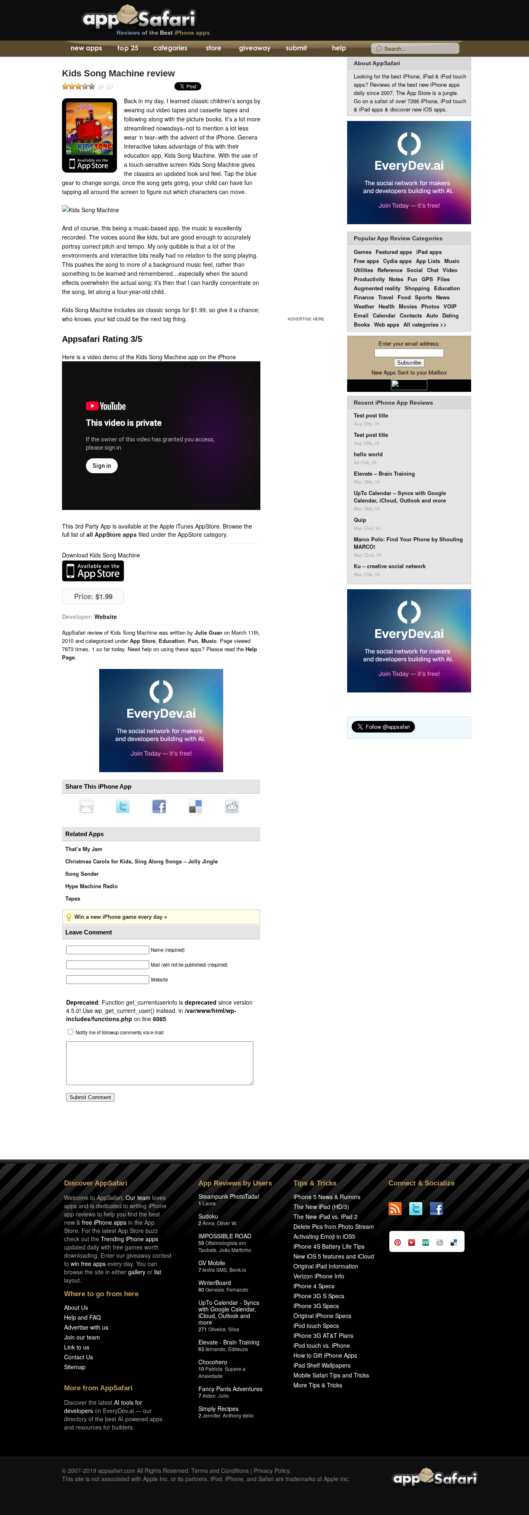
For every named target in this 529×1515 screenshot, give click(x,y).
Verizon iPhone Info (318, 1276)
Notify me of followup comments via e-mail (120, 1032)
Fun (193, 641)
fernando (215, 1348)
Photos (430, 306)
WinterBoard (214, 1282)
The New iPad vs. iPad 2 (325, 1216)
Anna (208, 1222)
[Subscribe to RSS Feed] (398, 1208)
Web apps (386, 324)
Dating (450, 315)
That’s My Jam (83, 849)
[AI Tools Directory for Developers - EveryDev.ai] (409, 641)
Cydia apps (397, 261)
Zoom (101, 87)
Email (361, 315)
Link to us (76, 1347)
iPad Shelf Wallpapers (321, 1365)
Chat (432, 270)
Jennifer (211, 1415)
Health (387, 306)
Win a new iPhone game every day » (120, 917)
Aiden (209, 1395)
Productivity (369, 279)
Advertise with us (86, 1327)
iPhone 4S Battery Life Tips (329, 1246)
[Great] (85, 86)
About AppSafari (377, 63)
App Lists (428, 261)
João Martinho (235, 1249)
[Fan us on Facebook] (440, 1208)
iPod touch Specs (316, 1325)
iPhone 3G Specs (316, 1306)
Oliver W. (227, 1222)
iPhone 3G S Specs (318, 1296)
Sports (423, 297)
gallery (136, 1272)
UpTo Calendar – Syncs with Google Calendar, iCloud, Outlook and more (400, 496)
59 (201, 1242)
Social (415, 270)
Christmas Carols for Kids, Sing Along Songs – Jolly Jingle (141, 861)
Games (363, 252)
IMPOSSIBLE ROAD (224, 1236)
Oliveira (217, 1328)
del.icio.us (195, 806)
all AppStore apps (111, 534)
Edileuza (238, 1348)
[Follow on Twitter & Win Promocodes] (419, 1208)
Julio (223, 1395)
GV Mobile (211, 1263)
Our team (138, 1197)
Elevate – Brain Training (384, 473)
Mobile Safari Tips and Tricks (331, 1375)
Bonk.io (237, 1269)
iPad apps (429, 252)
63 (201, 1348)
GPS (427, 279)
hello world (368, 454)
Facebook (159, 806)
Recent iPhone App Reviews (393, 402)
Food (404, 297)
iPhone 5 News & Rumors (326, 1197)
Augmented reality (377, 288)
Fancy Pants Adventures (230, 1389)
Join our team (82, 1337)
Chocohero (212, 1362)
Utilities (363, 270)
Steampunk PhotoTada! (229, 1196)
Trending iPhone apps (129, 1239)
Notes (396, 279)
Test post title (371, 415)
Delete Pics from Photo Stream (333, 1226)
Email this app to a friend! (86, 806)
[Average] (78, 86)
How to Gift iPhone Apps (325, 1355)
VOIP (450, 306)
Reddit (232, 806)
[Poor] (72, 86)
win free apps (88, 1263)
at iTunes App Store (93, 570)
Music (209, 641)
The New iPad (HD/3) (321, 1206)
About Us (76, 1307)
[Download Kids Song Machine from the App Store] (89, 135)
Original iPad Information (325, 1266)
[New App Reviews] (86, 48)
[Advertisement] (306, 185)
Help (339, 48)
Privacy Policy (271, 1470)
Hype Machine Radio (91, 886)
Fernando (237, 1289)
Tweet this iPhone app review (123, 806)
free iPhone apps (104, 1222)
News (443, 297)
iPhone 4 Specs (313, 1286)
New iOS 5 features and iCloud (333, 1256)
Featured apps (394, 252)
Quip (360, 520)
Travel (385, 297)
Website (105, 616)
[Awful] (65, 86)
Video (450, 270)
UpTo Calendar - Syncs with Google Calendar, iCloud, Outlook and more (228, 1312)
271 (202, 1328)
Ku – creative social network (390, 566)
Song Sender (82, 873)
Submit (296, 48)
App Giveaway (254, 48)
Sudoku (208, 1216)
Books (362, 324)
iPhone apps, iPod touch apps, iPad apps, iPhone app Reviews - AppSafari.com (156, 16)
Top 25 (128, 48)
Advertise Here (306, 319)
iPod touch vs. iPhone (321, 1345)
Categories (170, 48)
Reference (390, 270)
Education (172, 641)
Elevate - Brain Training (229, 1342)
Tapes (72, 898)
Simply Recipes (218, 1408)
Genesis (214, 1289)
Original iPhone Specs (322, 1315)
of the (163, 32)
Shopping (417, 288)
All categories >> (425, 324)
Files (443, 279)
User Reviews (109, 87)
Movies (408, 306)
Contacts (411, 315)
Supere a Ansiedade (221, 1372)
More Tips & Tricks (317, 1385)
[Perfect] (91, 86)
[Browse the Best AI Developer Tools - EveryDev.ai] (161, 721)
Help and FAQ (82, 1317)
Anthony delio (238, 1415)
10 (201, 1368)
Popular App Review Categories (398, 238)
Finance (364, 297)
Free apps (366, 261)
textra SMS (215, 1269)
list (157, 1272)
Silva (233, 1328)
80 (201, 1289)
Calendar (384, 315)
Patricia (213, 1368)
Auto (432, 315)
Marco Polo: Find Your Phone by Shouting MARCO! (408, 543)
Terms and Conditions (220, 1470)
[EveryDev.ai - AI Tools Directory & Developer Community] (409, 173)
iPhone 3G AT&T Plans (323, 1335)
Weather (364, 306)
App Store (142, 641)
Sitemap (75, 1367)
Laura (209, 1203)
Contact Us (78, 1357)
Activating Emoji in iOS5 (324, 1236)
